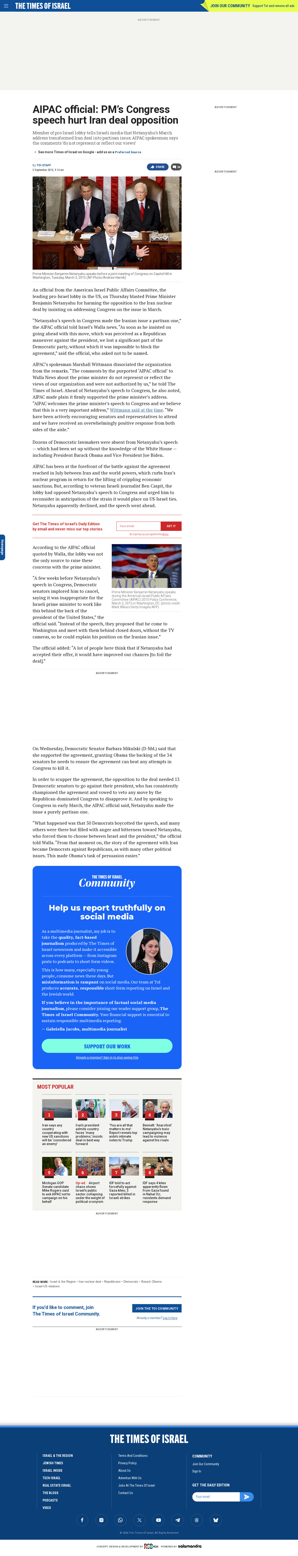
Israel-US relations (47, 1286)
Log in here (170, 1318)
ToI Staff (44, 165)
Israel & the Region (63, 1281)
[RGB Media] (152, 1546)
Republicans (112, 1281)
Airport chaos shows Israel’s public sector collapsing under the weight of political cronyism (90, 1192)
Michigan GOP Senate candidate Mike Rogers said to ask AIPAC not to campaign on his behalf (56, 1192)
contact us (125, 1493)
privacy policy (127, 1463)
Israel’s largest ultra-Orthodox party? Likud (30, 1454)
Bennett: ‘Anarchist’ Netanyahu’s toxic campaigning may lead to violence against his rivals (157, 1132)
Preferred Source (128, 152)
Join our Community (230, 5)
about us (124, 1470)
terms (165, 534)
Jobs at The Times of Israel (136, 1485)
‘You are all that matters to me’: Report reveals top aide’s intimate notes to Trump (123, 1132)
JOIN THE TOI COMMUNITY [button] (157, 1308)
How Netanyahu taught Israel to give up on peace (32, 1514)
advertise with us (130, 1478)
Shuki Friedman (13, 1446)
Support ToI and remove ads (273, 6)
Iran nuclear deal (90, 1281)
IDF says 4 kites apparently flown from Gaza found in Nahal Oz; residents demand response (157, 1192)
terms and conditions (133, 1456)
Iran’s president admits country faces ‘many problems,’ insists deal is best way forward (89, 1134)
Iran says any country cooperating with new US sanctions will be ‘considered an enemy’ (56, 1134)
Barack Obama (151, 1281)
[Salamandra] (189, 1546)
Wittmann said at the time (136, 410)
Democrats (131, 1281)
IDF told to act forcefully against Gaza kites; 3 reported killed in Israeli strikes (122, 1190)
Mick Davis (10, 1505)
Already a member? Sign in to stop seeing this (107, 1057)
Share (160, 167)
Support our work (107, 1046)
